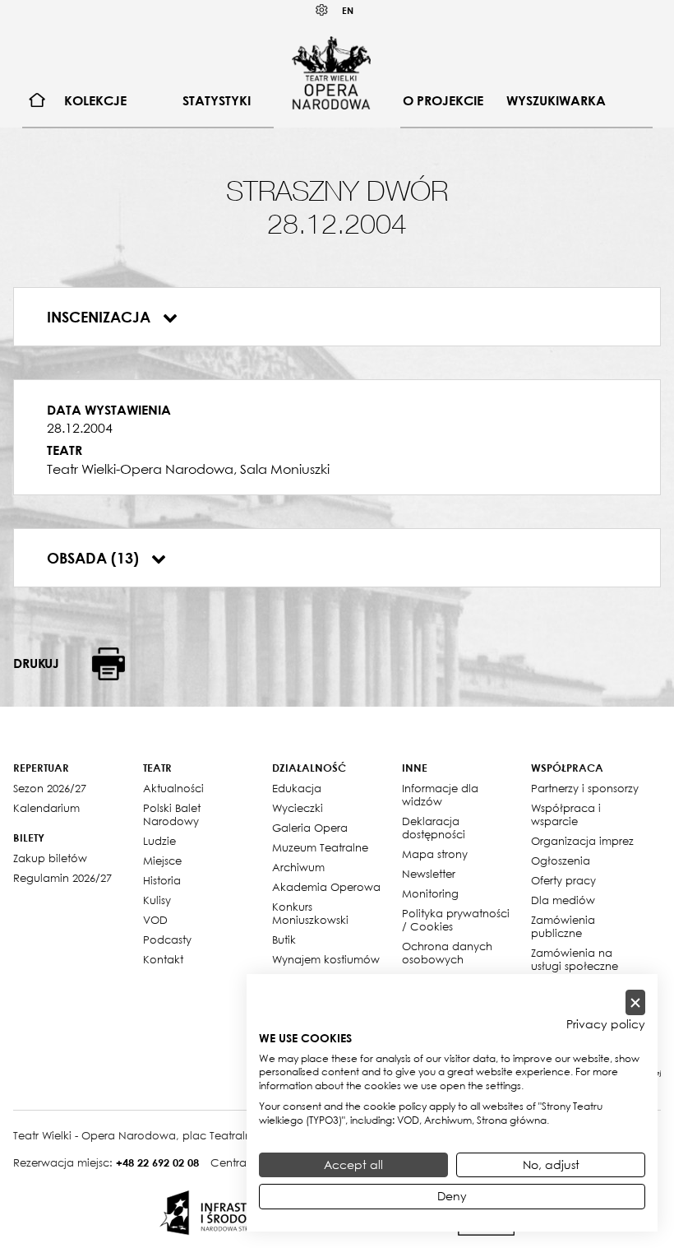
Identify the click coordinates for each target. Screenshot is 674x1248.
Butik (284, 939)
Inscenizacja (101, 317)
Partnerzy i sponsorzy (585, 788)
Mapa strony (435, 854)
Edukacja (296, 788)
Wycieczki (297, 807)
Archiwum (298, 867)
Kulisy (157, 900)
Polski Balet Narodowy (172, 814)
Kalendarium (46, 807)
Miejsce (162, 860)
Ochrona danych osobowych (447, 952)
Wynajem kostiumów (326, 959)
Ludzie (159, 840)
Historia (162, 880)
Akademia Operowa (326, 886)
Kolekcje (95, 100)
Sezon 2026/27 (49, 788)
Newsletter (428, 873)
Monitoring (430, 893)
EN (347, 10)
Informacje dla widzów (440, 795)
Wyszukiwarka (556, 100)
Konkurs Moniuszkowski (310, 913)
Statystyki (216, 100)
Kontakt (163, 959)
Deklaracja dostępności (433, 827)
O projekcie (443, 100)
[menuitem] (37, 101)
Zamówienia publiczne (563, 926)
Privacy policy (605, 1024)
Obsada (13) (95, 558)
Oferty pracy (563, 880)
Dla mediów (563, 900)
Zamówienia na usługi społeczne (574, 959)
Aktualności (173, 788)
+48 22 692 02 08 (157, 1162)
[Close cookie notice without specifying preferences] (635, 1002)
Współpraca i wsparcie (566, 814)
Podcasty (167, 939)
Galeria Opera (310, 827)
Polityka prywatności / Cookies (456, 920)
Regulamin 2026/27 (62, 877)
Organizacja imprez (582, 840)
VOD (155, 919)
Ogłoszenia (560, 860)
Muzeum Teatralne (320, 847)
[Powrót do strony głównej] (331, 72)
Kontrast (322, 10)
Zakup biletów (50, 858)
